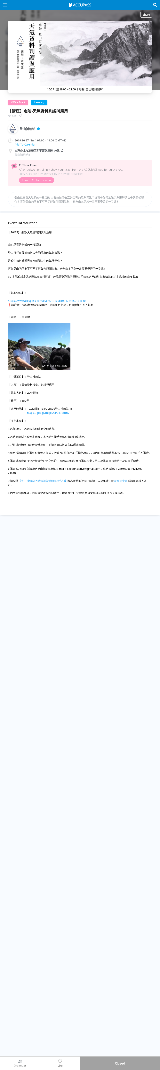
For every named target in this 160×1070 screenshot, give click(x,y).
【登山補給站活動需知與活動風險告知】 (43, 481)
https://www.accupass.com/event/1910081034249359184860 (47, 301)
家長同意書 (121, 481)
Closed (120, 1063)
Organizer (20, 1065)
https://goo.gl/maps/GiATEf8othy (48, 413)
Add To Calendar (25, 144)
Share (146, 14)
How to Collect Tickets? (36, 180)
